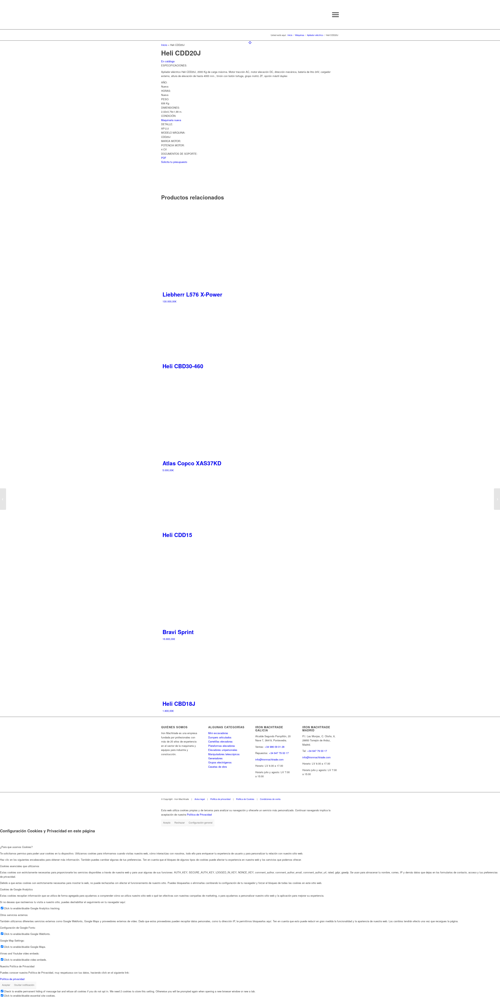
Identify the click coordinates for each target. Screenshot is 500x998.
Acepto (167, 822)
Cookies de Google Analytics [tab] (16, 889)
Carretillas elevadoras (220, 741)
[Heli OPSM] (497, 499)
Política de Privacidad (199, 814)
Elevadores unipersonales (222, 750)
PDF (163, 158)
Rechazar (179, 822)
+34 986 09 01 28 (274, 747)
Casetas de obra (217, 766)
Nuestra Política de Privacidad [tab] (17, 966)
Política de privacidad (220, 799)
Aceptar (6, 984)
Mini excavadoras (218, 733)
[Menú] (334, 14)
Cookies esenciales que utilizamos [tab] (19, 866)
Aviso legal (200, 799)
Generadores (215, 758)
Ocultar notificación (24, 984)
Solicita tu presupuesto (174, 162)
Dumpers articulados (219, 737)
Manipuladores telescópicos (224, 754)
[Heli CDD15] (3, 499)
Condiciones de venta (270, 799)
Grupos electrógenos (220, 762)
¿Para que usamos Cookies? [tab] (16, 847)
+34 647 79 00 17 (279, 753)
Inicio (164, 45)
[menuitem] (334, 14)
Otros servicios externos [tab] (14, 915)
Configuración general (200, 822)
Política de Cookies (245, 799)
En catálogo (168, 61)
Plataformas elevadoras (221, 746)
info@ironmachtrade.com (269, 759)
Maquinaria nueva (171, 120)
